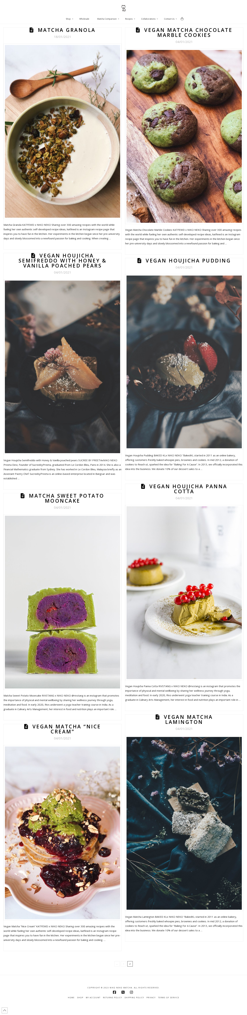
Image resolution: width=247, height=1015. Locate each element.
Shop (80, 998)
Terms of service (168, 998)
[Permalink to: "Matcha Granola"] (62, 131)
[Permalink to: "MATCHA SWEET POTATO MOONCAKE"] (62, 602)
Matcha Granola (67, 29)
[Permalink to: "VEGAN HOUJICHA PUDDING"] (184, 362)
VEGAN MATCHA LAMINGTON (188, 719)
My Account (93, 998)
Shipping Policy (134, 998)
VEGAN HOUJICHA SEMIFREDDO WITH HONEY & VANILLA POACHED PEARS (62, 260)
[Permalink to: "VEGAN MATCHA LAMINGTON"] (184, 823)
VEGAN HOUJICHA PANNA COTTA (188, 489)
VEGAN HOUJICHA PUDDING (188, 260)
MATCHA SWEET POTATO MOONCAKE (66, 498)
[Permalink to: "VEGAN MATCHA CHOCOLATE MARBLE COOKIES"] (184, 136)
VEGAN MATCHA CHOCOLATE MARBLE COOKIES (188, 32)
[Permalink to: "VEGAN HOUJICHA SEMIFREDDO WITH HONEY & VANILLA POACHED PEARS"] (62, 367)
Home (71, 998)
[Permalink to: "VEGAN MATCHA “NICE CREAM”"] (62, 832)
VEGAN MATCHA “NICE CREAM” (66, 729)
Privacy (151, 998)
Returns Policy (112, 998)
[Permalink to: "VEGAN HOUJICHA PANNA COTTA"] (184, 592)
